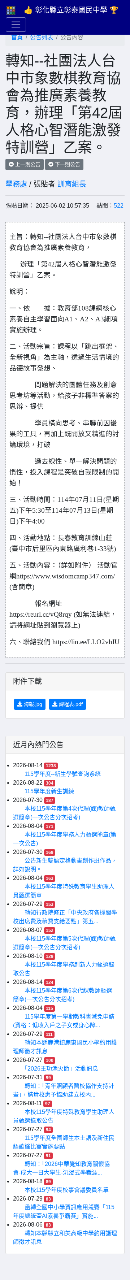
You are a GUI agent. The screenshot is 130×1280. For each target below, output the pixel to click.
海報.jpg (32, 704)
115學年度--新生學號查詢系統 (63, 774)
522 (119, 206)
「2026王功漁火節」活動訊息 (61, 1069)
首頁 (17, 37)
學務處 (16, 184)
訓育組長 (71, 184)
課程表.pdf (70, 704)
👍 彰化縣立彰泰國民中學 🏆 (71, 10)
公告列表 (41, 37)
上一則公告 (27, 164)
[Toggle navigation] (16, 24)
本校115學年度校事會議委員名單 (67, 1190)
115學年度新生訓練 (49, 791)
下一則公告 (66, 164)
